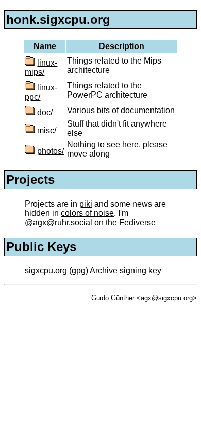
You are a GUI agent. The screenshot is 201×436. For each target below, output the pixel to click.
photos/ (50, 151)
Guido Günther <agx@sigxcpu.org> (144, 298)
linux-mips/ (41, 67)
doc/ (45, 112)
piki (85, 203)
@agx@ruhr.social (58, 222)
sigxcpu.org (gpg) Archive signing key (93, 270)
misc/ (46, 130)
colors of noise (87, 213)
